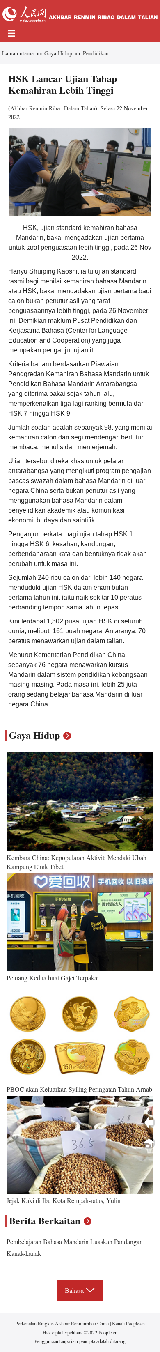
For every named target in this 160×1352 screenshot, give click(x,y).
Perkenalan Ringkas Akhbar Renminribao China (62, 1323)
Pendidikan (96, 53)
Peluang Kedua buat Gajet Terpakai (53, 977)
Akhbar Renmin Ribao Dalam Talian (52, 108)
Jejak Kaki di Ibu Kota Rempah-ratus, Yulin (64, 1200)
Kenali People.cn (128, 1323)
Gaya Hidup (58, 53)
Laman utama (18, 53)
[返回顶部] (149, 1143)
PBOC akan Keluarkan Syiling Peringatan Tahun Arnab (79, 1089)
